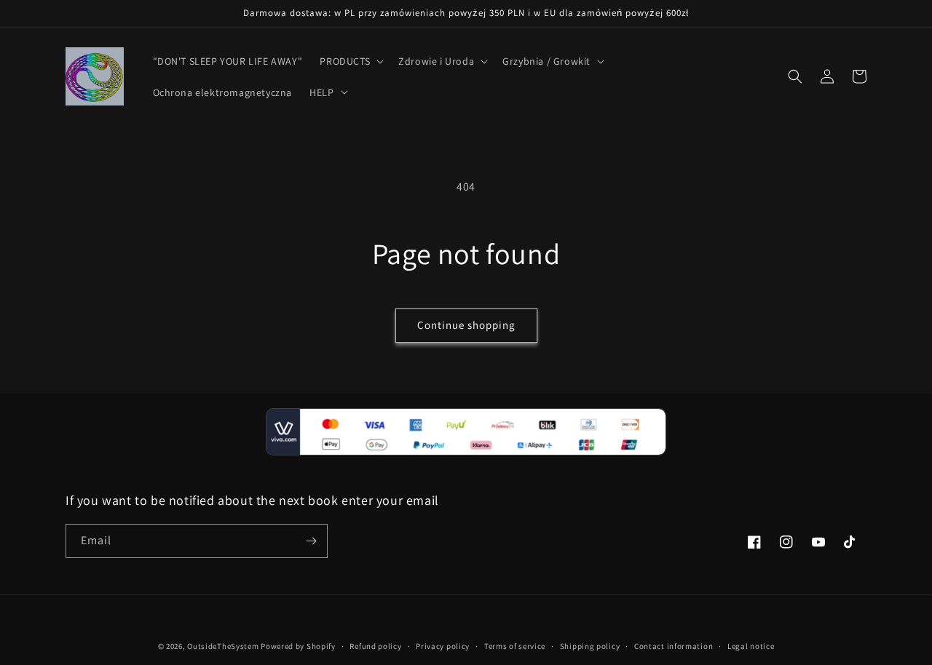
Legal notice (750, 646)
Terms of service (514, 646)
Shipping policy (590, 646)
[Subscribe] (311, 541)
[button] (350, 61)
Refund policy (375, 646)
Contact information (673, 646)
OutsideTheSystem (222, 646)
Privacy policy (443, 646)
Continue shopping (466, 325)
